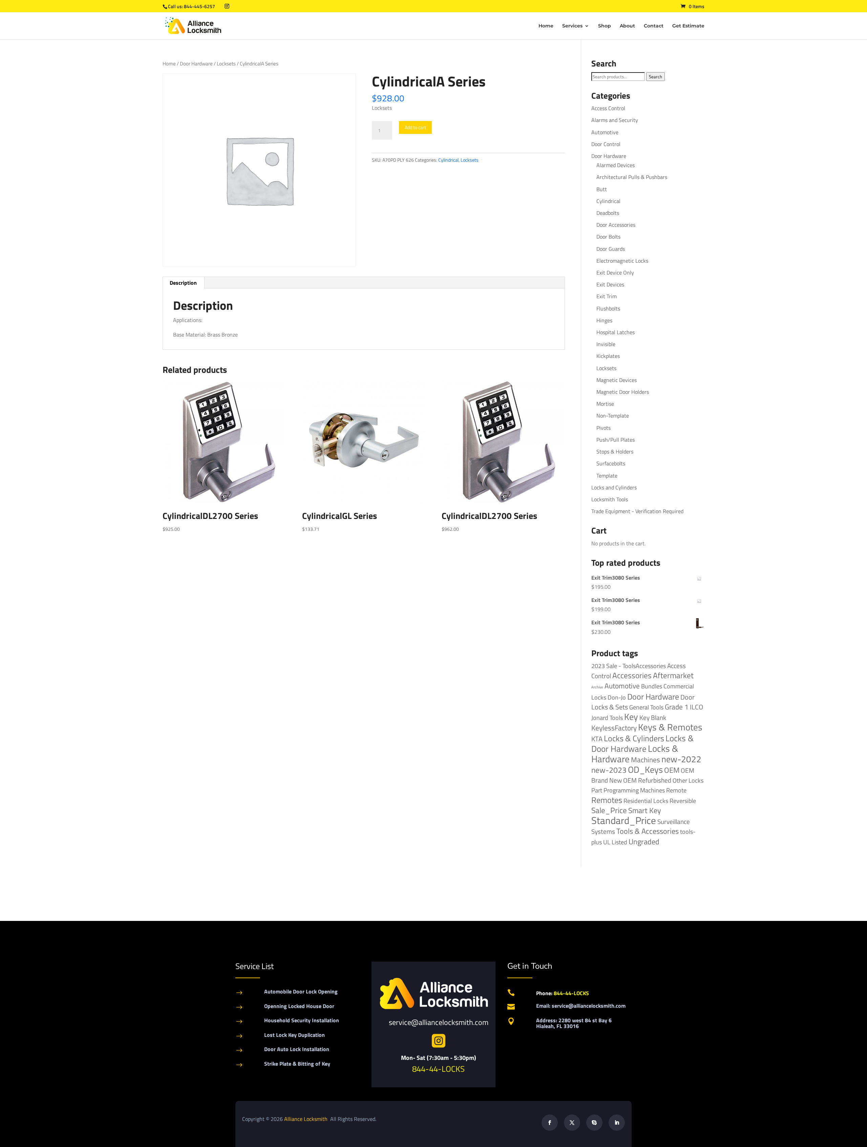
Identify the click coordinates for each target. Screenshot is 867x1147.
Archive (597, 687)
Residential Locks (645, 800)
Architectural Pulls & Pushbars (631, 177)
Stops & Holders (614, 451)
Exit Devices (610, 284)
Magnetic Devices (616, 380)
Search (655, 76)
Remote (676, 790)
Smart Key (644, 810)
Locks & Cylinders (634, 738)
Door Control (605, 144)
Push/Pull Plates (615, 440)
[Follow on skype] (594, 1122)
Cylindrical (448, 159)
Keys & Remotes (670, 727)
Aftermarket (673, 675)
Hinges (604, 320)
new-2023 (609, 770)
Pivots (603, 428)
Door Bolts (608, 237)
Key (631, 716)
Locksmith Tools (609, 499)
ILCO (696, 707)
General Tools (646, 707)
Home (545, 26)
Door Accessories (615, 225)
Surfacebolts (610, 463)
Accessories (632, 675)
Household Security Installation (301, 1020)
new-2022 (681, 759)
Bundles (651, 686)
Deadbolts (607, 213)
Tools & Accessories (647, 831)
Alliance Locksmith (306, 1119)
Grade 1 (677, 706)
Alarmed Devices (615, 165)
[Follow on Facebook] (550, 1122)
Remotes (606, 799)
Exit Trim (606, 296)
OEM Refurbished (647, 780)
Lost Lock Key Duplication (294, 1035)
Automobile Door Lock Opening (301, 991)
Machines (645, 759)
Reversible (683, 800)
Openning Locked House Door (299, 1006)
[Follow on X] (572, 1122)
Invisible (605, 344)
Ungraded (644, 841)
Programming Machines (634, 790)
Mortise (605, 404)
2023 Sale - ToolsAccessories (628, 665)
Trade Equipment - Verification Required (637, 511)
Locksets (226, 63)
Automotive (604, 132)
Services (572, 26)
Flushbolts (608, 308)
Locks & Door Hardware (642, 743)
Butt (601, 189)
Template (606, 475)
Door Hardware (196, 63)
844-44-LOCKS (438, 1069)
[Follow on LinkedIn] (617, 1122)
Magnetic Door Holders (622, 392)
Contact (653, 26)
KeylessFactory (614, 727)
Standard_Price (623, 820)
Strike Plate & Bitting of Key (297, 1064)
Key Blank (652, 717)
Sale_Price (609, 810)
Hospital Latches (615, 332)
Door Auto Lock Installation (296, 1049)
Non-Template (612, 415)
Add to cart (415, 127)
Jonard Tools (607, 717)
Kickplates (608, 356)
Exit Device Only (615, 272)
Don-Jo (617, 697)
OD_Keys (645, 769)
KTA (596, 738)
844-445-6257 (199, 6)
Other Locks (688, 780)
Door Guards (610, 249)
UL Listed (615, 842)
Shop (604, 26)
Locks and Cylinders (614, 487)
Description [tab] (183, 283)
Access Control (608, 108)
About (627, 26)
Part (596, 790)
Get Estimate (688, 26)
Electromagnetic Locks (622, 261)
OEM (671, 770)
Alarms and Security (614, 120)
